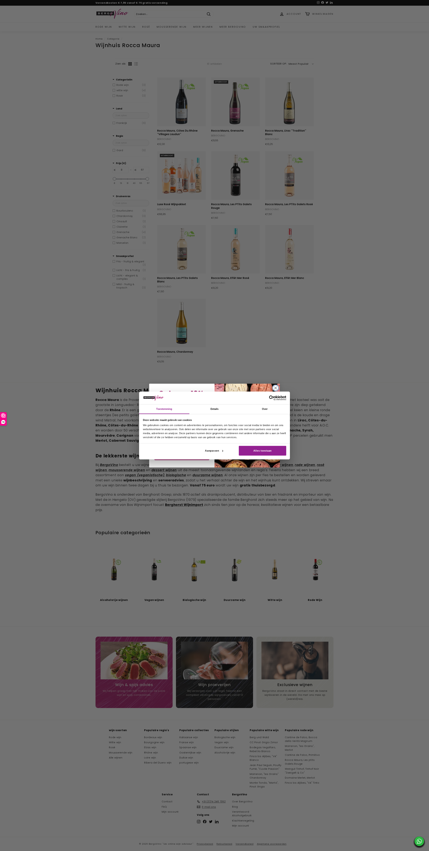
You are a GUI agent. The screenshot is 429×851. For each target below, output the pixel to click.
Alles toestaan (262, 450)
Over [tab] (265, 408)
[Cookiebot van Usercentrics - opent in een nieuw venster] (271, 397)
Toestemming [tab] (164, 408)
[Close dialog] (276, 388)
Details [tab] (214, 408)
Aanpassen (212, 450)
